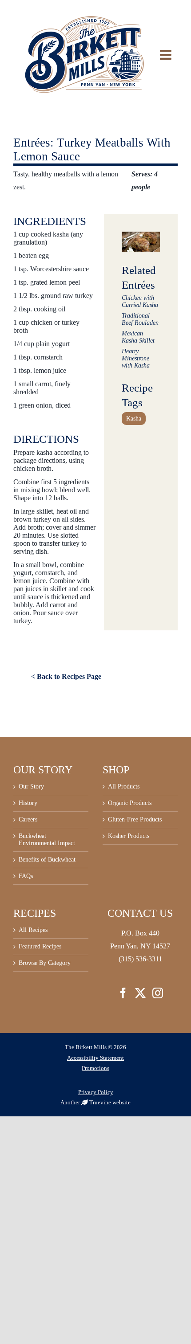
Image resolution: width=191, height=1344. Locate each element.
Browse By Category (45, 963)
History (28, 803)
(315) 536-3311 (140, 959)
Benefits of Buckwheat (47, 859)
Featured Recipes (40, 946)
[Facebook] (123, 993)
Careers (28, 819)
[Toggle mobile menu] (172, 54)
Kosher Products (128, 836)
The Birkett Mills (86, 1047)
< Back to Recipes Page (66, 676)
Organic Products (129, 803)
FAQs (26, 876)
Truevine (100, 1102)
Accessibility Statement (95, 1057)
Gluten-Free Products (135, 819)
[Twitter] (140, 993)
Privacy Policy (95, 1092)
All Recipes (33, 930)
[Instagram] (157, 993)
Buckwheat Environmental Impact (47, 839)
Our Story (31, 786)
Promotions (95, 1068)
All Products (123, 786)
